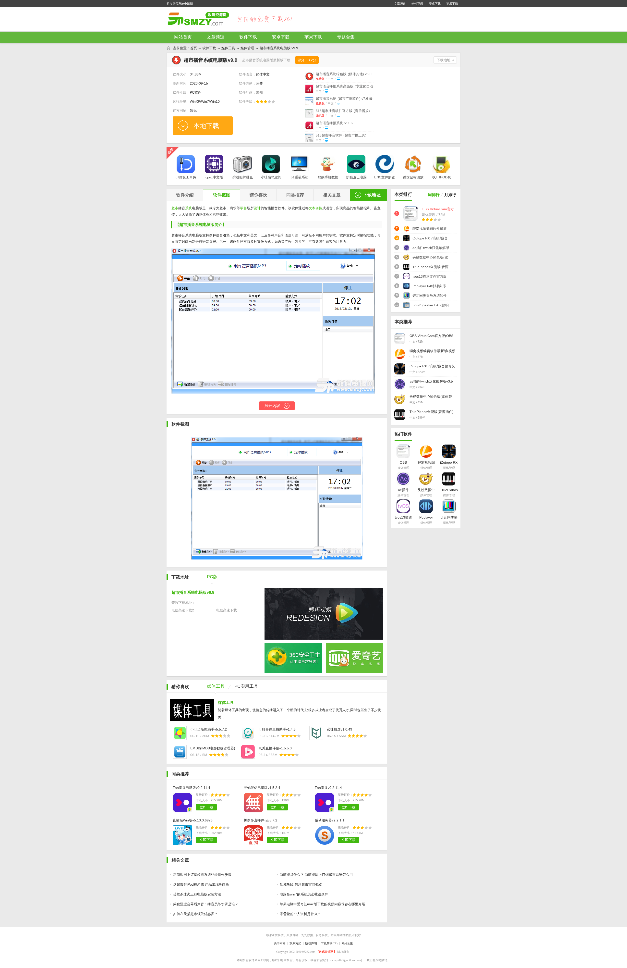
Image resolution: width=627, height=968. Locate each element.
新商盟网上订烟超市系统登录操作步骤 (202, 875)
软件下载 (417, 3)
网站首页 (183, 37)
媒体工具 (228, 48)
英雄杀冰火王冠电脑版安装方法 (197, 894)
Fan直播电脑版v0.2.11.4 (191, 788)
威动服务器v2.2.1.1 (329, 820)
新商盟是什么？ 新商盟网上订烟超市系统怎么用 (316, 875)
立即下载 (206, 807)
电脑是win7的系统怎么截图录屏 (304, 894)
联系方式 (295, 943)
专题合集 (346, 37)
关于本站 (280, 943)
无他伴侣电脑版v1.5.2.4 (262, 788)
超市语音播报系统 (334, 123)
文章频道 (400, 3)
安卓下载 (435, 3)
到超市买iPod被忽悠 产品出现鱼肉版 (201, 884)
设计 (257, 208)
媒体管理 (247, 48)
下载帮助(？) (329, 943)
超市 (174, 208)
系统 (188, 208)
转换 (318, 208)
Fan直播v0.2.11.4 (328, 788)
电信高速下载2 (182, 610)
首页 (193, 48)
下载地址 (443, 60)
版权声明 (311, 943)
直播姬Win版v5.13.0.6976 (193, 820)
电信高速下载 (226, 610)
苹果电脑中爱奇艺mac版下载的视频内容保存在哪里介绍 (322, 904)
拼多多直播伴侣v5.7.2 (260, 820)
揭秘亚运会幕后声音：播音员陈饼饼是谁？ (205, 904)
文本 (312, 208)
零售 (243, 208)
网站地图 (347, 943)
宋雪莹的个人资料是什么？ (300, 914)
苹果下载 (452, 3)
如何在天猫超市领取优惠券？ (195, 914)
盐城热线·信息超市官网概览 (301, 884)
